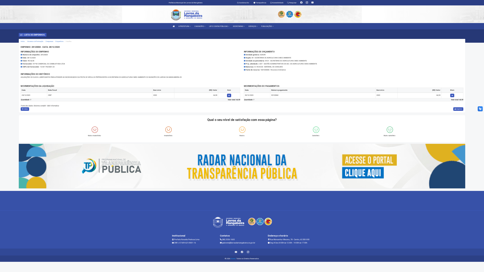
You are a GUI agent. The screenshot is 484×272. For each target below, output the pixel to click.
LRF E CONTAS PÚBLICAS (218, 26)
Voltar (25, 109)
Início (23, 41)
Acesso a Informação (35, 41)
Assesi (233, 259)
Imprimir (459, 109)
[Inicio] (173, 26)
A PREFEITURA (184, 26)
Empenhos (59, 41)
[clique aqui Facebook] (242, 252)
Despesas (49, 41)
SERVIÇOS (252, 26)
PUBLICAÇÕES (266, 26)
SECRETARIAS (238, 26)
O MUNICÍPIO (199, 26)
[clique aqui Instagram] (248, 252)
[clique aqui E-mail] (236, 252)
